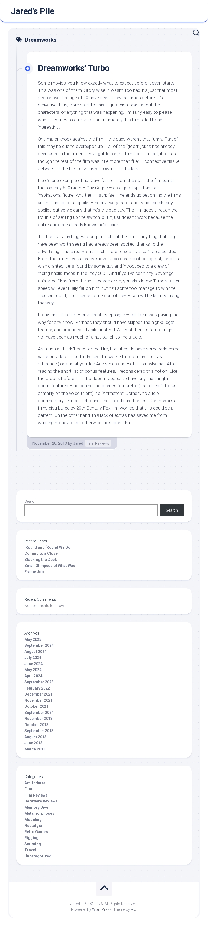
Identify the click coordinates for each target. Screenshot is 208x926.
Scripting (32, 844)
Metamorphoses (39, 813)
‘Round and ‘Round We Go (47, 547)
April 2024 (33, 676)
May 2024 (32, 670)
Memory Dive (36, 807)
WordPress (102, 909)
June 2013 (33, 743)
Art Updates (35, 783)
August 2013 (35, 737)
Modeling (33, 819)
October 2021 (36, 706)
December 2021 (38, 694)
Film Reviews (98, 443)
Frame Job (34, 572)
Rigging (31, 838)
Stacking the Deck (40, 559)
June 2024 (33, 664)
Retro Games (36, 832)
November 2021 (38, 700)
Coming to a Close (41, 553)
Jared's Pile (32, 11)
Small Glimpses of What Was (49, 565)
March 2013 (35, 749)
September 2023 (39, 682)
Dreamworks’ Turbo (73, 68)
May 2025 (32, 639)
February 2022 (37, 688)
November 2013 (38, 718)
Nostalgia (33, 825)
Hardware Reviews (40, 801)
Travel (30, 850)
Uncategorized (37, 856)
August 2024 (35, 651)
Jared (78, 443)
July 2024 (32, 657)
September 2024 (39, 645)
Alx (133, 909)
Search (30, 501)
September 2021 (39, 712)
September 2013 (39, 731)
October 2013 (36, 725)
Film (28, 789)
